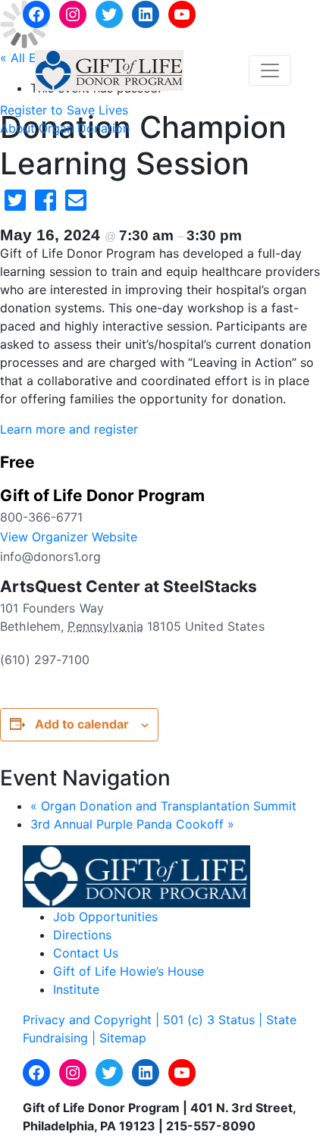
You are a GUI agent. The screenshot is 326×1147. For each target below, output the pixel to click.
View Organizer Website (68, 536)
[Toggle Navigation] (270, 70)
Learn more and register (69, 429)
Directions (82, 934)
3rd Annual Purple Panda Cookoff (132, 824)
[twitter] (15, 204)
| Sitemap (119, 1037)
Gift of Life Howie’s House (128, 971)
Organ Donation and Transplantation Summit (163, 805)
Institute (76, 989)
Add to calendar (82, 724)
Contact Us (85, 953)
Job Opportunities (105, 916)
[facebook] (45, 204)
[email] (76, 204)
